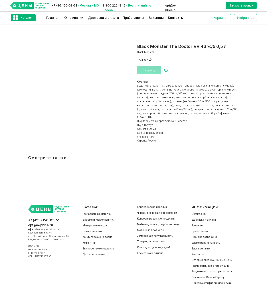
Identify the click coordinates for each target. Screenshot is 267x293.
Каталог (26, 17)
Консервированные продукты (156, 218)
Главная (52, 18)
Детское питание (94, 254)
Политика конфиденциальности (212, 282)
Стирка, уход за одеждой (153, 247)
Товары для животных (151, 241)
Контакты (175, 18)
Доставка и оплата (103, 18)
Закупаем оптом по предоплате (212, 271)
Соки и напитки (92, 231)
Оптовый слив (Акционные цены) (212, 259)
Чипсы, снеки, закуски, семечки (157, 212)
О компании (73, 18)
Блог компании (201, 248)
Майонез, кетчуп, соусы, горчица (158, 224)
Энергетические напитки (98, 219)
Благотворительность (206, 242)
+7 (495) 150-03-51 (44, 220)
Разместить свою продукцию (210, 265)
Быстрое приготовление (98, 248)
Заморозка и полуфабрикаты (155, 235)
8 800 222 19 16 (114, 5)
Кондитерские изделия (97, 236)
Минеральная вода (95, 225)
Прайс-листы (133, 18)
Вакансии (156, 18)
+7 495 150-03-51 (64, 5)
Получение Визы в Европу (208, 277)
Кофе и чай (89, 242)
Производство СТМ (204, 236)
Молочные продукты (150, 229)
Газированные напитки (97, 213)
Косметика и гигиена (150, 253)
